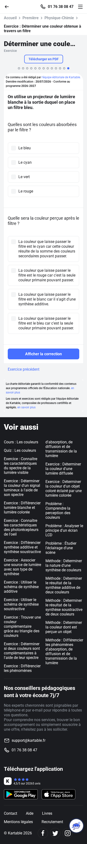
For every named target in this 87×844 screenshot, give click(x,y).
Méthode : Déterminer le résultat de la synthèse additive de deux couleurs (63, 585)
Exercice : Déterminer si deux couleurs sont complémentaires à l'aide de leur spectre (22, 651)
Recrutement (52, 822)
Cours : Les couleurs (21, 442)
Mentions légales (18, 822)
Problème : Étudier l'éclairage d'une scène (60, 548)
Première (30, 18)
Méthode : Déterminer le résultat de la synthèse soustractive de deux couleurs (63, 607)
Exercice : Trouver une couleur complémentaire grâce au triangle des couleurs (22, 626)
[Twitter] (55, 833)
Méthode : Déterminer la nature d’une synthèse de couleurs (63, 565)
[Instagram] (67, 833)
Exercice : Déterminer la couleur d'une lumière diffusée (63, 469)
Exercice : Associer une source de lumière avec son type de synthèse (22, 567)
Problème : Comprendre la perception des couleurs (57, 510)
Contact (10, 813)
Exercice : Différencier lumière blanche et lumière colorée (22, 507)
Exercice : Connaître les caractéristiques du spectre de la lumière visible (20, 466)
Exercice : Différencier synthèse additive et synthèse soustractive (22, 547)
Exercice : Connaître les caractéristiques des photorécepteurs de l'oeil (21, 527)
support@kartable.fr (28, 740)
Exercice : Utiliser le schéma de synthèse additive (21, 587)
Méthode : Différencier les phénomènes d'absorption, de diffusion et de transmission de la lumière (64, 651)
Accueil (10, 18)
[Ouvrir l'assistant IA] (76, 825)
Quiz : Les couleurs (20, 450)
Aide (29, 813)
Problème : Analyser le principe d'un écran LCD (64, 530)
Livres (47, 813)
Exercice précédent (23, 369)
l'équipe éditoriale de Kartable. (61, 77)
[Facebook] (43, 833)
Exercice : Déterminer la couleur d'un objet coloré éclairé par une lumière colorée (63, 488)
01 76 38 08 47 (60, 7)
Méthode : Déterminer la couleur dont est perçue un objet (63, 627)
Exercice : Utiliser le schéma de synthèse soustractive (21, 604)
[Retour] (9, 6)
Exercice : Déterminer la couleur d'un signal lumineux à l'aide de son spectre (22, 488)
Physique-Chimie (59, 18)
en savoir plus (26, 407)
